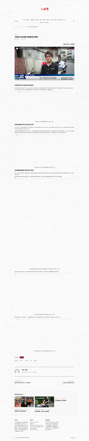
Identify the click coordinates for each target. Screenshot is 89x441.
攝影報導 (37, 19)
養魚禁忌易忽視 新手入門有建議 (22, 382)
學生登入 (27, 437)
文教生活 (51, 19)
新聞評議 (59, 19)
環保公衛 (47, 19)
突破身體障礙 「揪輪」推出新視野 (42, 411)
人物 (65, 19)
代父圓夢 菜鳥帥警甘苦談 (68, 382)
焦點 (24, 19)
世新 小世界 (25, 370)
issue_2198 (26, 360)
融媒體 (41, 22)
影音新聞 (27, 19)
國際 (40, 19)
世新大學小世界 (23, 437)
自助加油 (35, 360)
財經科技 (55, 19)
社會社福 (43, 19)
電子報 (47, 22)
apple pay (21, 360)
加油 (31, 360)
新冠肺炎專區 (33, 19)
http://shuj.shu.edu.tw (27, 372)
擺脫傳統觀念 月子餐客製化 (60, 400)
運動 (62, 19)
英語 (44, 22)
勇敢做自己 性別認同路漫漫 (20, 411)
